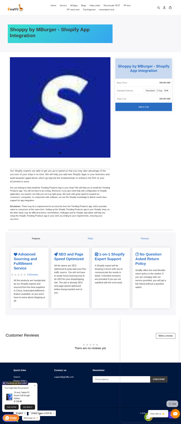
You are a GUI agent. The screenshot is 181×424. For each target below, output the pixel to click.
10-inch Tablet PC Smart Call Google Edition (22, 395)
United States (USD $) (41, 413)
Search (16, 377)
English (19, 413)
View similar (11, 407)
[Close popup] (34, 385)
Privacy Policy (20, 381)
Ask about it (27, 407)
